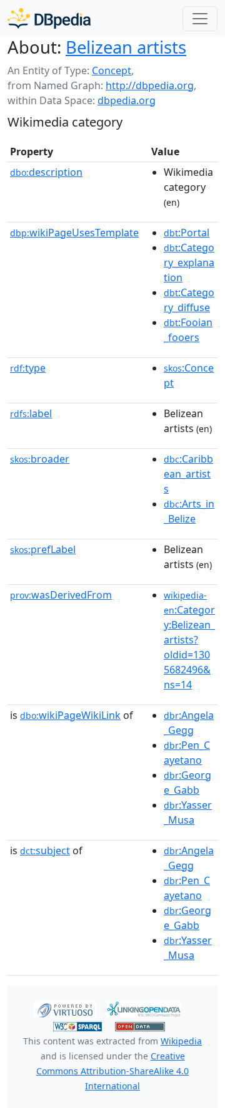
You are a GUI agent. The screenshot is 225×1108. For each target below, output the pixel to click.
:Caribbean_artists (188, 474)
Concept (111, 70)
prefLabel (43, 549)
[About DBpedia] (49, 18)
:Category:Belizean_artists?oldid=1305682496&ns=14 (189, 640)
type (28, 368)
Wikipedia (181, 1041)
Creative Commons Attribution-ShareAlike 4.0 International (112, 1071)
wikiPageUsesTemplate (74, 232)
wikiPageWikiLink (70, 715)
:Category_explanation (189, 262)
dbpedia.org (127, 100)
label (31, 413)
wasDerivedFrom (61, 595)
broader (39, 459)
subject (45, 850)
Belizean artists (126, 47)
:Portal (186, 232)
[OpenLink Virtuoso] (65, 1008)
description (46, 172)
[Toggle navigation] (200, 18)
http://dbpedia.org (150, 85)
